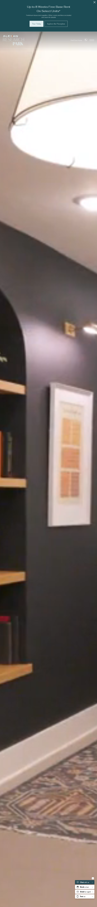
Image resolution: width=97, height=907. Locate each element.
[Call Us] (85, 40)
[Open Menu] (91, 40)
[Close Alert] (94, 3)
